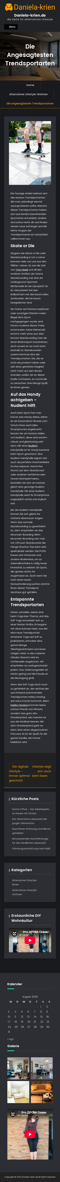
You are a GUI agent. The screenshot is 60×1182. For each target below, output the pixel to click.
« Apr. (10, 1039)
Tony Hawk (22, 269)
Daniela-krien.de (30, 15)
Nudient (33, 445)
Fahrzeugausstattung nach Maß (31, 848)
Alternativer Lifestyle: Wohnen (28, 94)
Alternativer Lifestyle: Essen (24, 882)
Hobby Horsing (19, 705)
